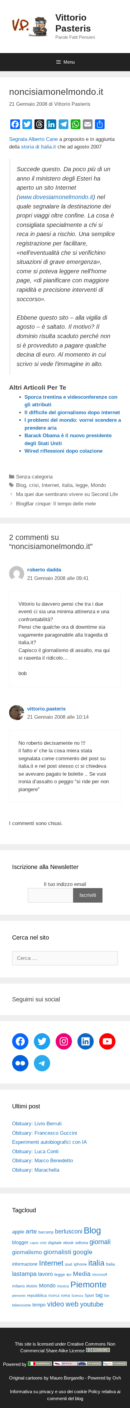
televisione (21, 1305)
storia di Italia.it (38, 147)
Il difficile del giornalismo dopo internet (72, 412)
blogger (20, 1242)
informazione (24, 1264)
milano (18, 1285)
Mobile (31, 1286)
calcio (34, 1243)
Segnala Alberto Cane (33, 139)
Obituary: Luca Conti (35, 1151)
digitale (55, 1242)
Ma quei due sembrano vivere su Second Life (67, 494)
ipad (68, 1264)
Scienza (77, 1295)
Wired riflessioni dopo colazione (63, 451)
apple (18, 1232)
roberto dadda (44, 570)
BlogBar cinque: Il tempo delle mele (56, 504)
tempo (39, 1304)
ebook (68, 1242)
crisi (34, 485)
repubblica (37, 1295)
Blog (21, 485)
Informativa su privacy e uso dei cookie (48, 1391)
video (55, 1304)
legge (82, 485)
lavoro (45, 1274)
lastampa (24, 1273)
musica (63, 1286)
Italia (110, 1264)
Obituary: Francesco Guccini (44, 1133)
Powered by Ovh (104, 1377)
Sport (89, 1295)
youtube (91, 1304)
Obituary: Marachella (35, 1170)
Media (82, 1273)
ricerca (54, 1295)
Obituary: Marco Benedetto (42, 1160)
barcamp (46, 1232)
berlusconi (68, 1231)
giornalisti (57, 1252)
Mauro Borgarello (67, 1377)
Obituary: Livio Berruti (37, 1124)
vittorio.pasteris (46, 709)
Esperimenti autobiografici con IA (49, 1142)
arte (31, 1231)
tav (106, 1295)
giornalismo (27, 1252)
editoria (81, 1243)
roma (65, 1295)
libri (69, 1275)
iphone (80, 1264)
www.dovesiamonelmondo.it (56, 197)
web (72, 1304)
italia (67, 485)
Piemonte (88, 1284)
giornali (100, 1242)
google (83, 1252)
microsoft (99, 1275)
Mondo (98, 485)
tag (99, 1295)
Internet (50, 485)
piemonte (18, 1295)
